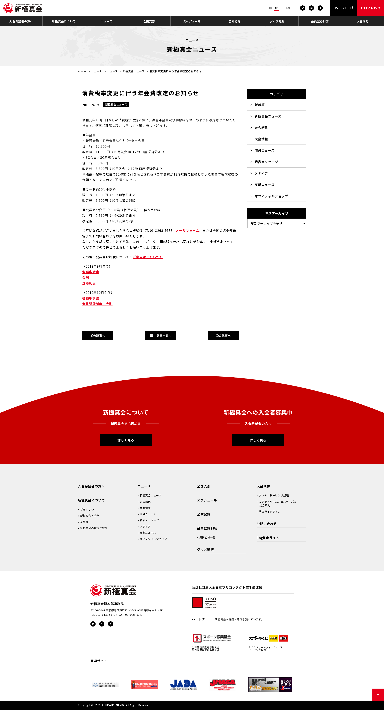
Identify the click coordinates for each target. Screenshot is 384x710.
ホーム (82, 71)
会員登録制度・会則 (97, 303)
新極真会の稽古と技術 (94, 528)
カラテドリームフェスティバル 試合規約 (277, 503)
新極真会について (64, 21)
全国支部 (149, 21)
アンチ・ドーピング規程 (274, 495)
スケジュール (192, 21)
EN (288, 7)
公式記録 (234, 21)
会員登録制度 (320, 21)
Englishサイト (268, 537)
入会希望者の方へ (21, 21)
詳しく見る (125, 440)
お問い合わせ (267, 523)
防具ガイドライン (270, 511)
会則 (85, 277)
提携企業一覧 (207, 537)
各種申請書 (90, 271)
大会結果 (261, 127)
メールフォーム (187, 230)
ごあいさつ (87, 509)
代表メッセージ (266, 161)
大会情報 (261, 139)
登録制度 (89, 283)
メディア (261, 173)
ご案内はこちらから (148, 256)
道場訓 (84, 522)
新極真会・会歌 (89, 515)
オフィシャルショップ (271, 196)
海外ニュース (265, 150)
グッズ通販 (277, 21)
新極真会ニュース (133, 71)
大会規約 (363, 21)
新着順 (260, 104)
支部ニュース (265, 184)
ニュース (106, 21)
